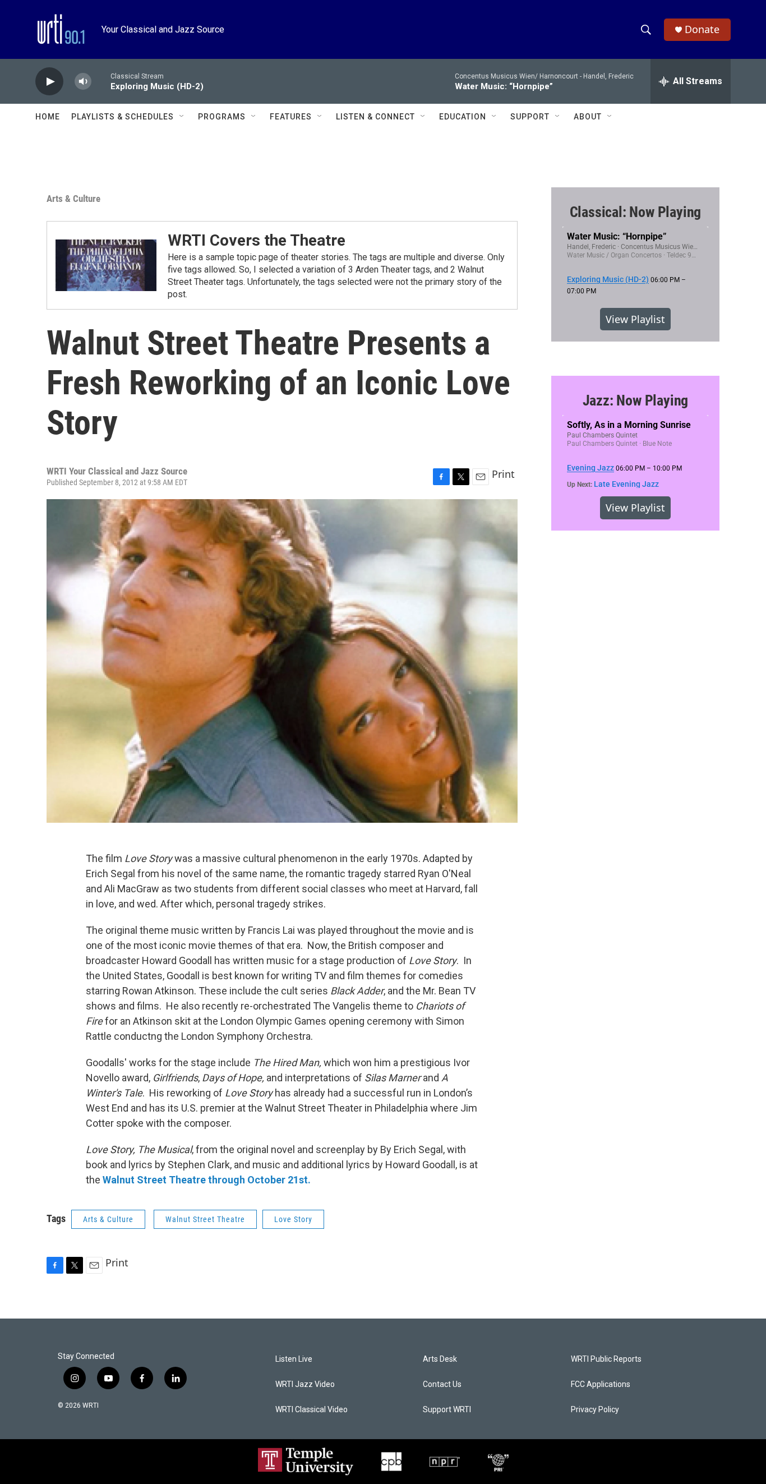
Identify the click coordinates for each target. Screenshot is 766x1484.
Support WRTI (447, 1409)
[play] (49, 81)
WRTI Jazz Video (305, 1384)
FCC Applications (600, 1384)
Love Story (293, 1219)
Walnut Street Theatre (205, 1219)
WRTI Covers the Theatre (256, 240)
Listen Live (293, 1359)
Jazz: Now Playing (636, 400)
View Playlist (635, 319)
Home (47, 116)
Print (503, 474)
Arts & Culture (73, 198)
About (588, 116)
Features (291, 116)
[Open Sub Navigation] (182, 116)
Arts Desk (440, 1359)
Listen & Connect (375, 116)
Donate (702, 29)
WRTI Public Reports (606, 1359)
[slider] (101, 81)
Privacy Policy (595, 1409)
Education (462, 116)
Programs (222, 116)
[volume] (83, 81)
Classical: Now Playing (636, 212)
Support (530, 116)
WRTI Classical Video (311, 1409)
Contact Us (442, 1384)
